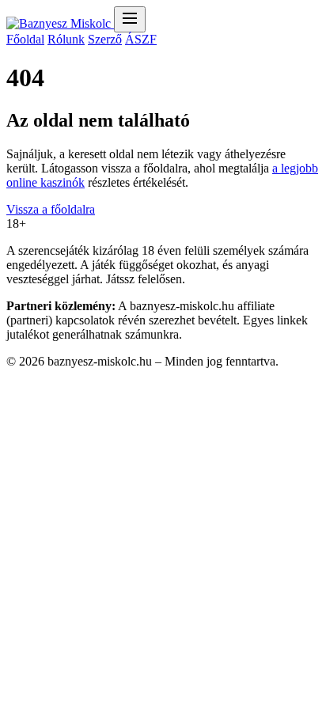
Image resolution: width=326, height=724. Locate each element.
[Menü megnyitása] (130, 19)
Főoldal (25, 39)
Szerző (105, 39)
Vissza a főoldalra (50, 209)
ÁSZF (141, 39)
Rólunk (66, 39)
